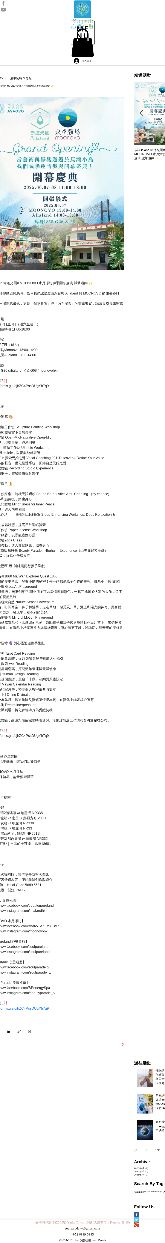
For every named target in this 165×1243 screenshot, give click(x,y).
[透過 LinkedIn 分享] (8, 1031)
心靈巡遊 (140, 1191)
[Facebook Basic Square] (143, 1214)
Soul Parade (155, 1191)
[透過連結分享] (19, 1031)
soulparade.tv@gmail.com (82, 1228)
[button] (83, 32)
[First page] (136, 1150)
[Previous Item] (141, 113)
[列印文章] (30, 1031)
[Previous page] (146, 1150)
